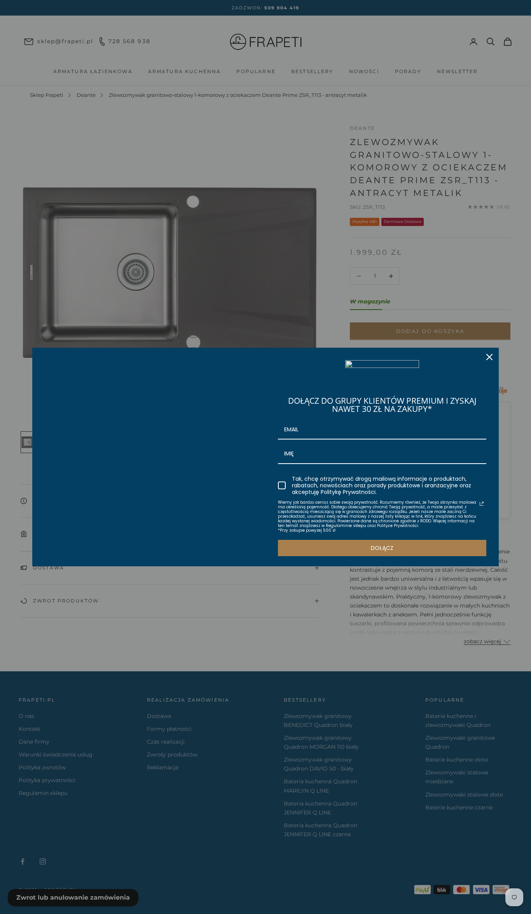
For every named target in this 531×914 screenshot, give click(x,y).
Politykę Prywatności (348, 492)
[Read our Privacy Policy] (481, 503)
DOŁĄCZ (382, 548)
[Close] (489, 357)
